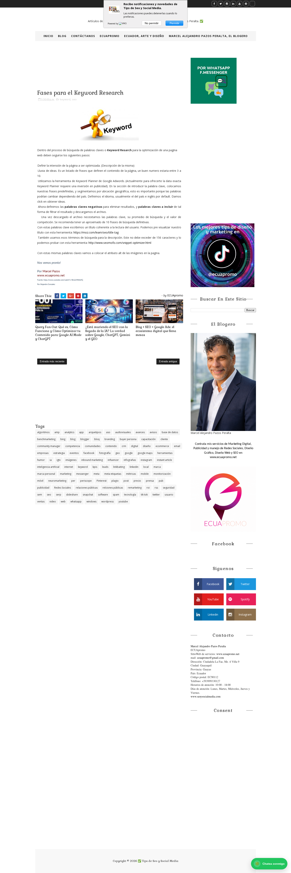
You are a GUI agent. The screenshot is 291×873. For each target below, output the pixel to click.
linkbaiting (119, 467)
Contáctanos (83, 36)
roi (148, 487)
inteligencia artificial (48, 467)
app (81, 432)
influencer (113, 460)
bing (62, 439)
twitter (156, 494)
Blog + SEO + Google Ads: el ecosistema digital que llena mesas (156, 331)
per (73, 480)
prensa (150, 480)
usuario (169, 494)
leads (105, 467)
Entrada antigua (168, 361)
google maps (145, 453)
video (52, 501)
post (126, 480)
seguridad (168, 487)
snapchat (88, 494)
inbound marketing (92, 460)
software (103, 494)
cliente (164, 439)
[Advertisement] (109, 395)
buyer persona (128, 439)
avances (140, 432)
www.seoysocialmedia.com (206, 696)
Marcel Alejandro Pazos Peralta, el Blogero (208, 36)
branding (110, 439)
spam (116, 494)
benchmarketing (46, 439)
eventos (74, 453)
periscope (86, 480)
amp (57, 432)
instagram (146, 460)
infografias (130, 460)
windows (91, 501)
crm (124, 446)
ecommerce (162, 446)
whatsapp (76, 501)
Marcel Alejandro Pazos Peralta (208, 646)
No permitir (152, 23)
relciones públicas (113, 487)
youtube (123, 501)
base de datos (170, 432)
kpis (95, 467)
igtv (59, 460)
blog (72, 439)
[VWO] (123, 23)
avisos (153, 432)
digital (134, 446)
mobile (145, 473)
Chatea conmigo (270, 863)
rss (156, 487)
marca (157, 467)
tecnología (130, 494)
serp (58, 494)
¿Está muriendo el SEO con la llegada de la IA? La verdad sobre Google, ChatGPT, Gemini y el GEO (107, 333)
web (63, 501)
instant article (164, 460)
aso (108, 432)
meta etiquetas (112, 473)
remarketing (135, 487)
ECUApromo (109, 36)
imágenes (71, 460)
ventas (41, 501)
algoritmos (43, 432)
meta (96, 473)
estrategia (59, 453)
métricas (131, 473)
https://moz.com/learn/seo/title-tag (96, 232)
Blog (62, 36)
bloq (97, 439)
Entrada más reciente (52, 361)
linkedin (134, 467)
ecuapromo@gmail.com (210, 657)
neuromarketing (57, 480)
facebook (89, 453)
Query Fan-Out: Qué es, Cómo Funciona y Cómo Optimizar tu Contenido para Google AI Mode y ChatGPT (58, 333)
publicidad (43, 487)
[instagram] (227, 3)
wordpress (107, 501)
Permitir (174, 23)
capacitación (148, 439)
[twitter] (220, 3)
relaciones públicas (87, 487)
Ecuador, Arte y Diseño (144, 36)
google (129, 453)
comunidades (92, 446)
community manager (48, 446)
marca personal (46, 473)
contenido (111, 446)
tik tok (144, 494)
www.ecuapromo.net (51, 275)
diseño (147, 446)
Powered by (113, 23)
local (146, 467)
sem (39, 494)
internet (68, 467)
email (177, 446)
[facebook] (214, 3)
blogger (84, 439)
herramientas (164, 453)
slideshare (72, 494)
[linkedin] (233, 3)
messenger (82, 473)
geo (117, 453)
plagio (115, 480)
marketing (65, 473)
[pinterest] (246, 3)
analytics (69, 432)
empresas (42, 453)
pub (161, 480)
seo (74, 99)
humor (41, 460)
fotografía (104, 453)
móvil (40, 480)
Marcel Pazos (51, 271)
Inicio (48, 36)
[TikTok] (252, 3)
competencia (72, 446)
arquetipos (95, 432)
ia (51, 460)
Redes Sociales (62, 487)
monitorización (162, 473)
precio (137, 480)
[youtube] (239, 3)
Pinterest (102, 480)
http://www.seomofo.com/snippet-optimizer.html (119, 243)
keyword (65, 99)
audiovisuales (123, 432)
